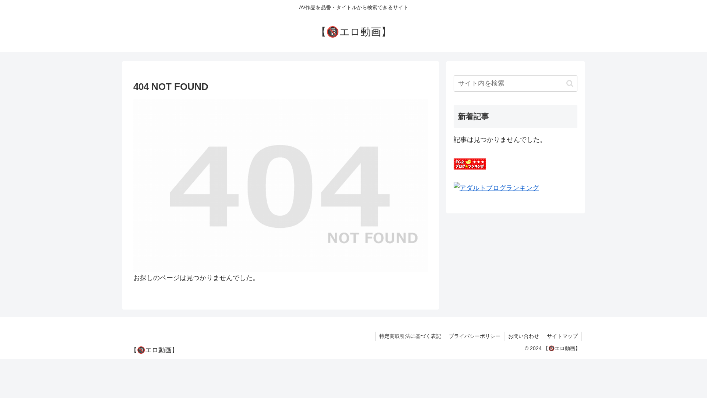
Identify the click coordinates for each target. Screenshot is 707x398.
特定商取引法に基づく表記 (410, 336)
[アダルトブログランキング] (496, 187)
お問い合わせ (523, 336)
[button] (569, 83)
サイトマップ (562, 336)
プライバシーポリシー (474, 336)
